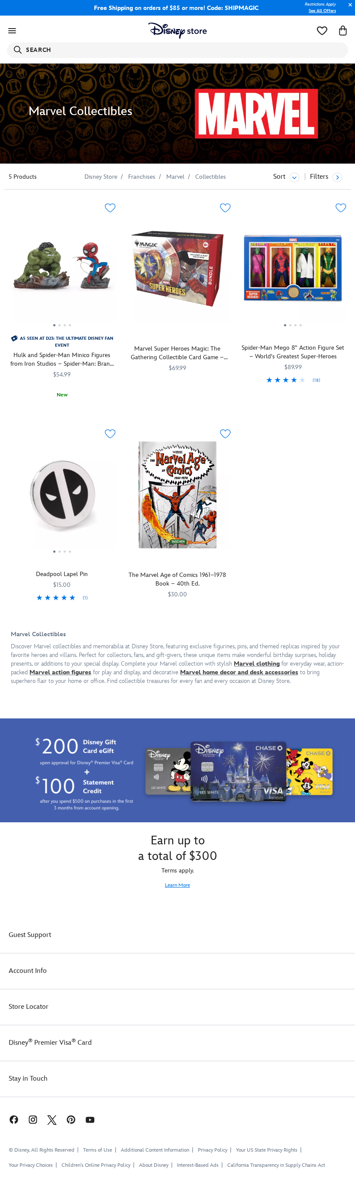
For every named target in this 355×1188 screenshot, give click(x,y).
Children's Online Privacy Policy (95, 1165)
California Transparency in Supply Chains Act (276, 1165)
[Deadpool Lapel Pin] (62, 498)
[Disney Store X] (52, 1119)
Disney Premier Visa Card (50, 1043)
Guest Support (30, 935)
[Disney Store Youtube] (90, 1119)
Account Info (28, 971)
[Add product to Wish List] (110, 208)
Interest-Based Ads (198, 1165)
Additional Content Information (155, 1150)
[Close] (348, 9)
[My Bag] (343, 31)
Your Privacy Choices (31, 1165)
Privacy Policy (212, 1150)
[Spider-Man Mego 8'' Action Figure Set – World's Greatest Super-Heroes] (292, 272)
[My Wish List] (322, 31)
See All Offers (322, 10)
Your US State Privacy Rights (266, 1150)
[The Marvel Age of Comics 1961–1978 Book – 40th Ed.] (177, 494)
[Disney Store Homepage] (177, 31)
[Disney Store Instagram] (33, 1119)
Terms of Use (97, 1150)
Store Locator (28, 1007)
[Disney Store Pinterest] (71, 1119)
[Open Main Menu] (12, 31)
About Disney (153, 1165)
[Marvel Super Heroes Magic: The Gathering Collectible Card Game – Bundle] (177, 269)
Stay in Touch (28, 1079)
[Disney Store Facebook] (9, 1119)
